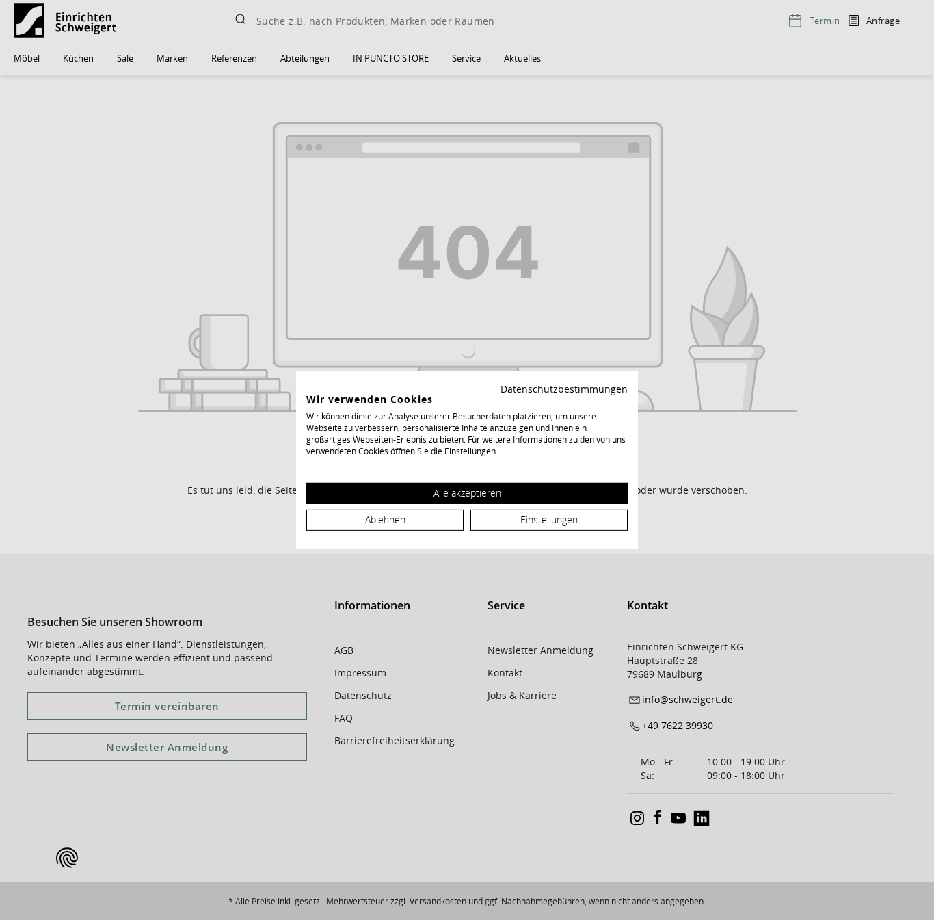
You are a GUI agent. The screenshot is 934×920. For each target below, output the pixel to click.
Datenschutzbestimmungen (564, 388)
